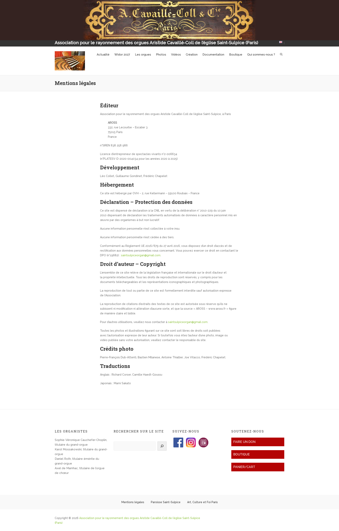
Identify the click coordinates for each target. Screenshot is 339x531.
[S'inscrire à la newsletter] (203, 440)
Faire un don (244, 442)
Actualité (103, 54)
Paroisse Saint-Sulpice (165, 502)
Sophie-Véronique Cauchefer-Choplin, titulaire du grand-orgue (81, 442)
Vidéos (176, 54)
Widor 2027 (122, 54)
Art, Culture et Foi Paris (202, 502)
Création (192, 54)
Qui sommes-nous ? (261, 54)
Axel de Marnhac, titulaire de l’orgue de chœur (80, 470)
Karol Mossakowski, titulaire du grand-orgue (81, 452)
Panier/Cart (244, 467)
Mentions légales (132, 502)
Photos (161, 54)
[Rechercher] (162, 446)
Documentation (213, 54)
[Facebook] (178, 440)
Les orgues (143, 54)
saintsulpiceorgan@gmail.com (140, 255)
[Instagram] (191, 440)
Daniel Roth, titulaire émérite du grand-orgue (77, 461)
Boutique (235, 54)
